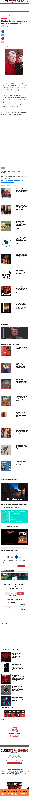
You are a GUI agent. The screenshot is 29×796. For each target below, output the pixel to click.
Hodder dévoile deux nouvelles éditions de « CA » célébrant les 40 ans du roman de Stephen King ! (18, 667)
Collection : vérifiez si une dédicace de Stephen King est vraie (22, 447)
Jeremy (6, 26)
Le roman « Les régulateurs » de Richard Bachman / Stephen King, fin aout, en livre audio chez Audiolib (18, 678)
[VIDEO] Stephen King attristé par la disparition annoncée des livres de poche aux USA (21, 207)
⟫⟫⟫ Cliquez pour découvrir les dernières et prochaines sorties (14, 720)
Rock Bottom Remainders (11, 168)
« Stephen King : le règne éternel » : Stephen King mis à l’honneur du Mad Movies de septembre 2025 (21, 289)
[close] (28, 788)
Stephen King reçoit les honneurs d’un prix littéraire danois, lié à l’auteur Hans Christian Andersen (21, 240)
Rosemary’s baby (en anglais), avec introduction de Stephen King (21, 414)
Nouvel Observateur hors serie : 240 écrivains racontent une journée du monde (21, 398)
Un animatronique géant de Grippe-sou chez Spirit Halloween (18, 699)
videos (20, 168)
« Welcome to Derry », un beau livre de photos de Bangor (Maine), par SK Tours (21, 191)
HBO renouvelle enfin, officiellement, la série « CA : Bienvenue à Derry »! (17, 655)
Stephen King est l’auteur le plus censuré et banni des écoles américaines (22, 256)
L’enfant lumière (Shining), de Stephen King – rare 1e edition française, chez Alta (21, 365)
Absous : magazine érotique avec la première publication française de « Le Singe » (22, 431)
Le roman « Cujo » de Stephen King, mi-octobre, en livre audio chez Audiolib (17, 688)
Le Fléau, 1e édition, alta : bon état (21, 347)
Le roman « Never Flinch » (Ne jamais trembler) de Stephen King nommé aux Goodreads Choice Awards (21, 225)
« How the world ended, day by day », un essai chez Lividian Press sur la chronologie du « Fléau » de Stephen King (22, 306)
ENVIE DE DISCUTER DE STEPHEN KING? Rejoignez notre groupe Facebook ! (14, 181)
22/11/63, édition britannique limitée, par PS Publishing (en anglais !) (22, 382)
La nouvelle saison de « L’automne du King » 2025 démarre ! (21, 272)
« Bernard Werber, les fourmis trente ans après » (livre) (20, 463)
